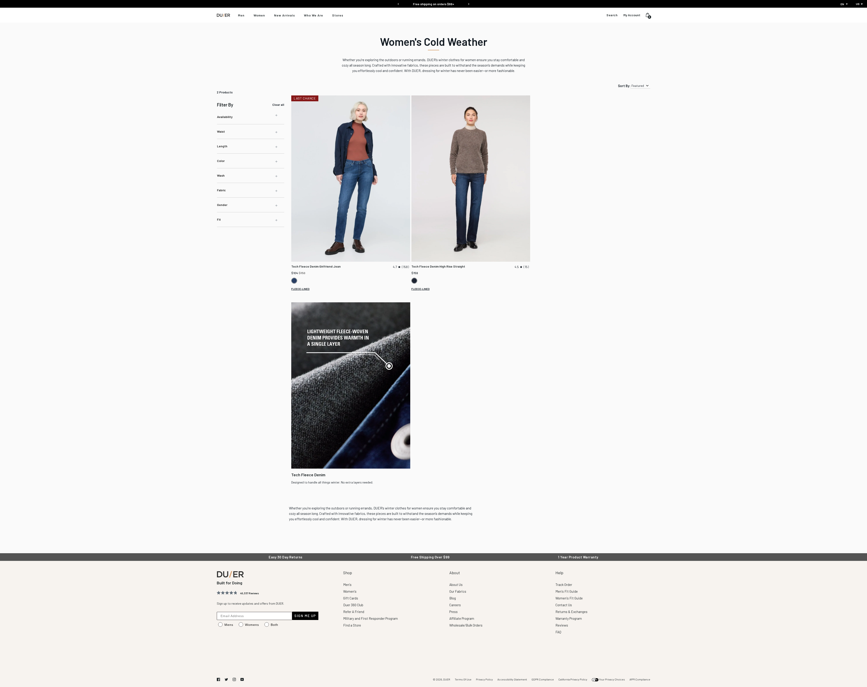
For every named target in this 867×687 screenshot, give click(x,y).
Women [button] (259, 15)
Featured (638, 86)
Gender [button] (222, 205)
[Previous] (398, 3)
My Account (631, 15)
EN (842, 4)
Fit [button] (219, 219)
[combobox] (844, 4)
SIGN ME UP (305, 616)
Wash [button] (221, 175)
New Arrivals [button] (284, 15)
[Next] (469, 3)
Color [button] (221, 161)
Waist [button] (221, 131)
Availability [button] (225, 117)
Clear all (278, 104)
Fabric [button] (221, 190)
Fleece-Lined (300, 288)
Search (612, 15)
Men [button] (241, 15)
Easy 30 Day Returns (433, 4)
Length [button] (222, 146)
